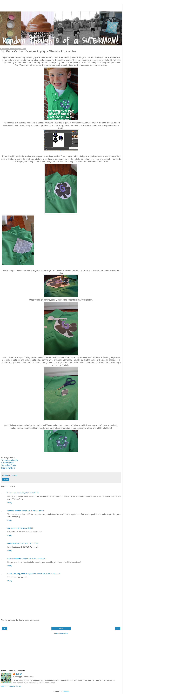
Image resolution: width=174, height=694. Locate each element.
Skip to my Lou (8, 468)
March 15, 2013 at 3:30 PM (27, 493)
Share (6, 479)
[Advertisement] (61, 7)
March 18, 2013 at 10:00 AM (48, 574)
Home (61, 629)
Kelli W (19, 674)
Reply (9, 503)
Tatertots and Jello (9, 460)
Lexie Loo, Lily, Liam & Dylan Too (21, 574)
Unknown (11, 543)
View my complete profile (11, 686)
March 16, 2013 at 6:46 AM (34, 558)
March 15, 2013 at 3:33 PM (33, 511)
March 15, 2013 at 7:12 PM (27, 543)
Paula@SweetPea (14, 558)
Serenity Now (7, 463)
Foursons (11, 493)
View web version (61, 633)
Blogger (66, 691)
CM (8, 528)
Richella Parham (14, 511)
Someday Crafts (8, 465)
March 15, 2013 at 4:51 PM (22, 528)
